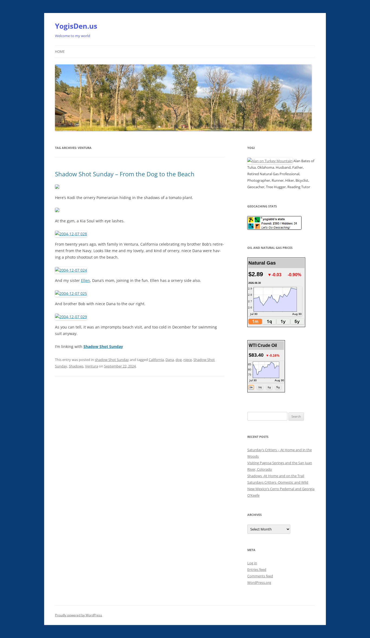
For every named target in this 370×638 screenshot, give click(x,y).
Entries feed (256, 569)
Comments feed (260, 576)
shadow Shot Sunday (112, 359)
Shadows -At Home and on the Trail (275, 475)
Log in (252, 563)
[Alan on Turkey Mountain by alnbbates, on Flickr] (270, 160)
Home (60, 51)
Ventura (91, 366)
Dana (169, 359)
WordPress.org (259, 582)
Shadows (76, 366)
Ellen (85, 280)
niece (187, 359)
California (156, 359)
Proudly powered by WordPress (78, 615)
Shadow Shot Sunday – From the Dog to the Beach (124, 174)
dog (179, 359)
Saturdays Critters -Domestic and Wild (277, 482)
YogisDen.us (76, 26)
